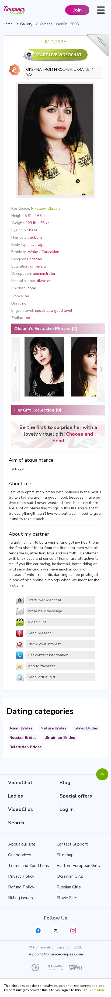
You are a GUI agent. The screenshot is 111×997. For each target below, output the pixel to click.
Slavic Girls (67, 898)
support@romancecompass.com (55, 954)
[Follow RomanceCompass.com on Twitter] (55, 930)
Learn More (96, 990)
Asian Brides (20, 728)
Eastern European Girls (78, 866)
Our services (19, 855)
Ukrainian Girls (70, 876)
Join (77, 10)
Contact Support (72, 844)
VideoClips (20, 809)
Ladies (15, 796)
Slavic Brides (86, 728)
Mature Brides (53, 728)
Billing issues (20, 898)
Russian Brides (22, 737)
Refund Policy (21, 887)
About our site (22, 844)
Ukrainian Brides (59, 737)
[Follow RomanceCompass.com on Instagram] (73, 930)
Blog (65, 782)
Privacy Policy (21, 876)
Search (16, 823)
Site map (65, 855)
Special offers (76, 796)
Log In (67, 809)
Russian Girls (69, 887)
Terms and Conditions (28, 866)
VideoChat (20, 782)
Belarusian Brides (25, 747)
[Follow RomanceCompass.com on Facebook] (38, 930)
